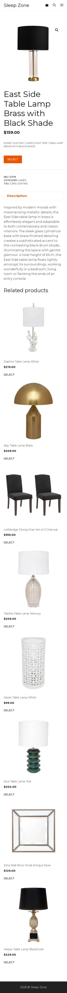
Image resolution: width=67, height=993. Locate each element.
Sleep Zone (16, 5)
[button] (56, 30)
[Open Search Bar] (54, 5)
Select (12, 159)
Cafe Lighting (19, 183)
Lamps (30, 143)
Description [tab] (17, 196)
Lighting (18, 143)
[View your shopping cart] (47, 5)
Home (7, 143)
